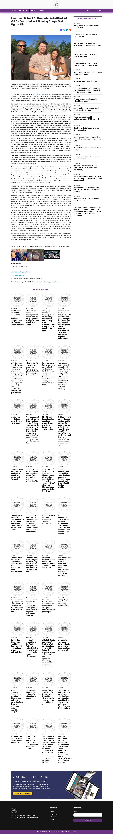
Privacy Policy (54, 814)
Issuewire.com (38, 95)
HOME (14, 10)
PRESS (33, 10)
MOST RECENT (23, 10)
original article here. (53, 282)
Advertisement (54, 817)
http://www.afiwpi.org (17, 275)
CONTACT (41, 10)
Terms (52, 811)
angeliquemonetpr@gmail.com (20, 272)
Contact (52, 819)
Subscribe (88, 820)
